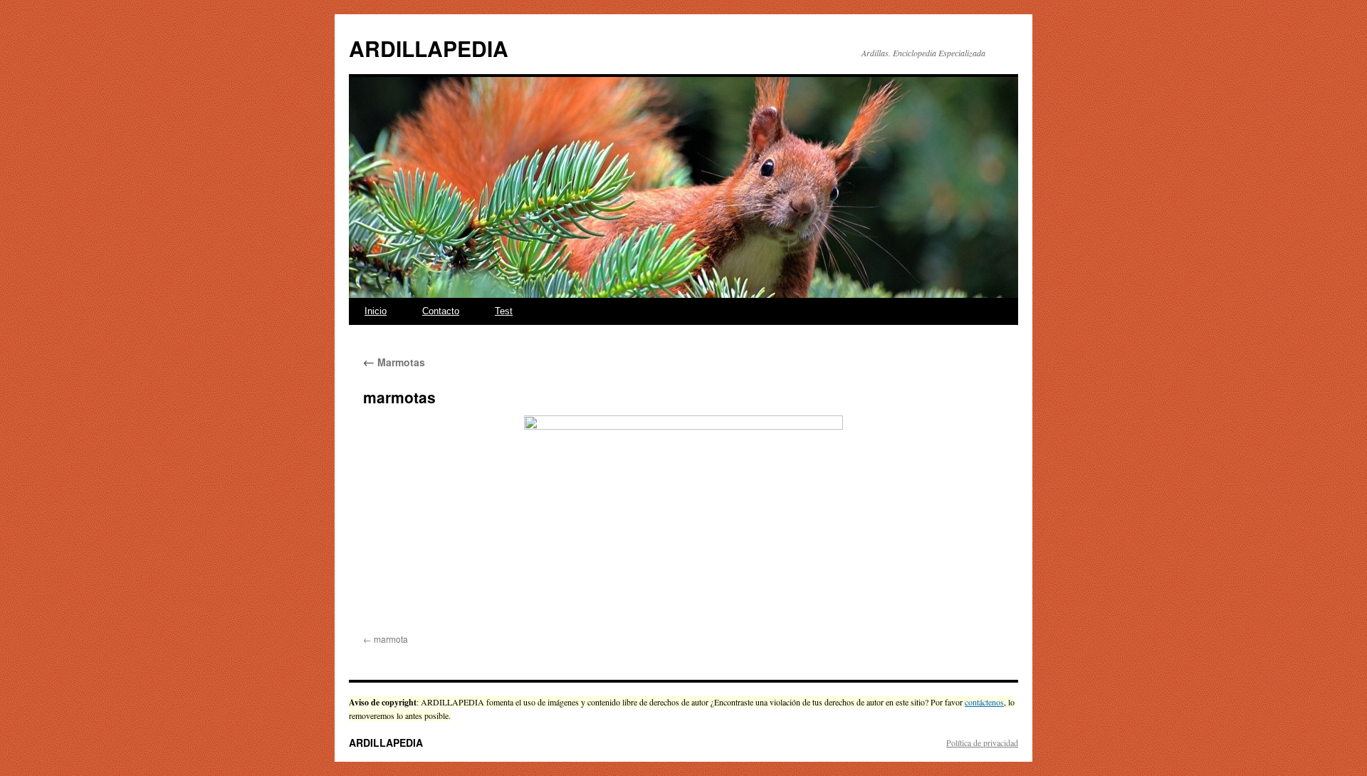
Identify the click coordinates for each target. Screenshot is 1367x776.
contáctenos (984, 702)
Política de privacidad (982, 742)
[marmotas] (683, 521)
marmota (391, 639)
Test (504, 311)
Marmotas (394, 362)
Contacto (440, 311)
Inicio (376, 311)
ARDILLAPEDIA (428, 48)
